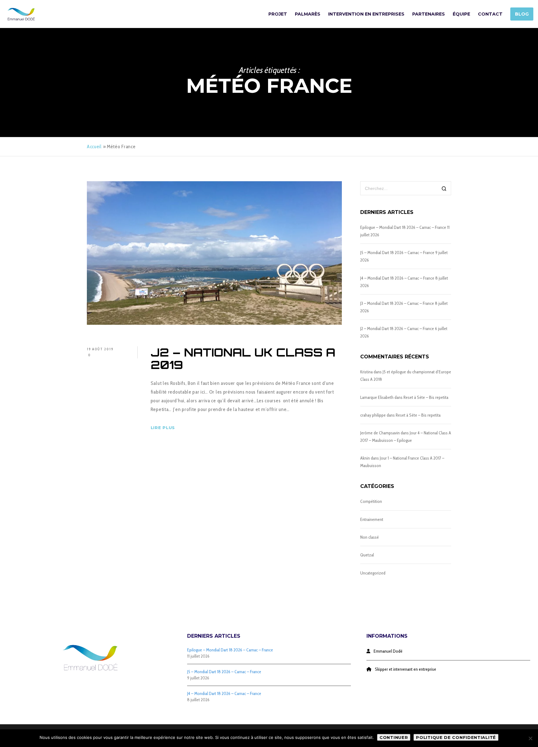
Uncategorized (372, 573)
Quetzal (367, 555)
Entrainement (371, 519)
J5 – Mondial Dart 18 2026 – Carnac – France (397, 252)
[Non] (530, 738)
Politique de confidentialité (456, 737)
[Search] (444, 189)
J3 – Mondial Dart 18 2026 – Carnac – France (397, 303)
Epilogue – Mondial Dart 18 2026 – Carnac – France (403, 227)
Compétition (371, 501)
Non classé (369, 537)
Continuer (394, 737)
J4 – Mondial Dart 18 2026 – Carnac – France (397, 278)
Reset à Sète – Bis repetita (426, 397)
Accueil (94, 146)
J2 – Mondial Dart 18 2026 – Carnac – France (397, 328)
